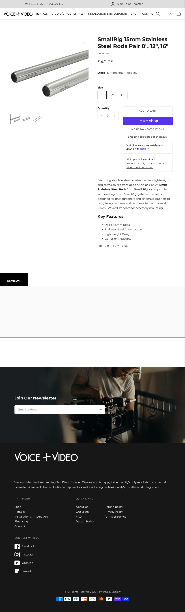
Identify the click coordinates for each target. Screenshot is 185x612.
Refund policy (113, 507)
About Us (82, 507)
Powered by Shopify (109, 591)
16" (122, 95)
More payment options (147, 129)
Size (100, 87)
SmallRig (104, 53)
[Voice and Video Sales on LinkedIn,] (17, 573)
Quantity (103, 108)
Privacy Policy (113, 511)
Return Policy (85, 521)
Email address (26, 405)
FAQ (79, 516)
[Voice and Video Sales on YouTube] (17, 564)
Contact (148, 13)
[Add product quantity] (101, 115)
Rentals (42, 13)
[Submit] (100, 410)
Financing (21, 521)
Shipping (133, 136)
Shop (134, 13)
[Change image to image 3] (38, 119)
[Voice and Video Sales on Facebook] (17, 548)
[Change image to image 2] (26, 119)
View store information (139, 167)
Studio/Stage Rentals (67, 13)
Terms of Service (115, 516)
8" (102, 95)
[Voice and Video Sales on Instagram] (17, 556)
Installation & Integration (107, 13)
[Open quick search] (157, 14)
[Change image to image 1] (15, 119)
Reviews (14, 281)
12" (112, 95)
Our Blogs (82, 511)
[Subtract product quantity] (115, 115)
